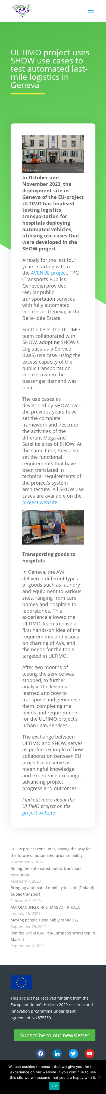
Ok (54, 1086)
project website (38, 812)
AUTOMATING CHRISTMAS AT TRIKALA (45, 907)
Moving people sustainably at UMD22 (45, 920)
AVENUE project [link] (49, 272)
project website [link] (39, 502)
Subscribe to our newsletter (54, 1035)
